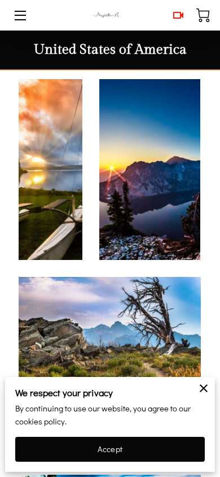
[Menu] (19, 15)
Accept (110, 449)
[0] (203, 15)
